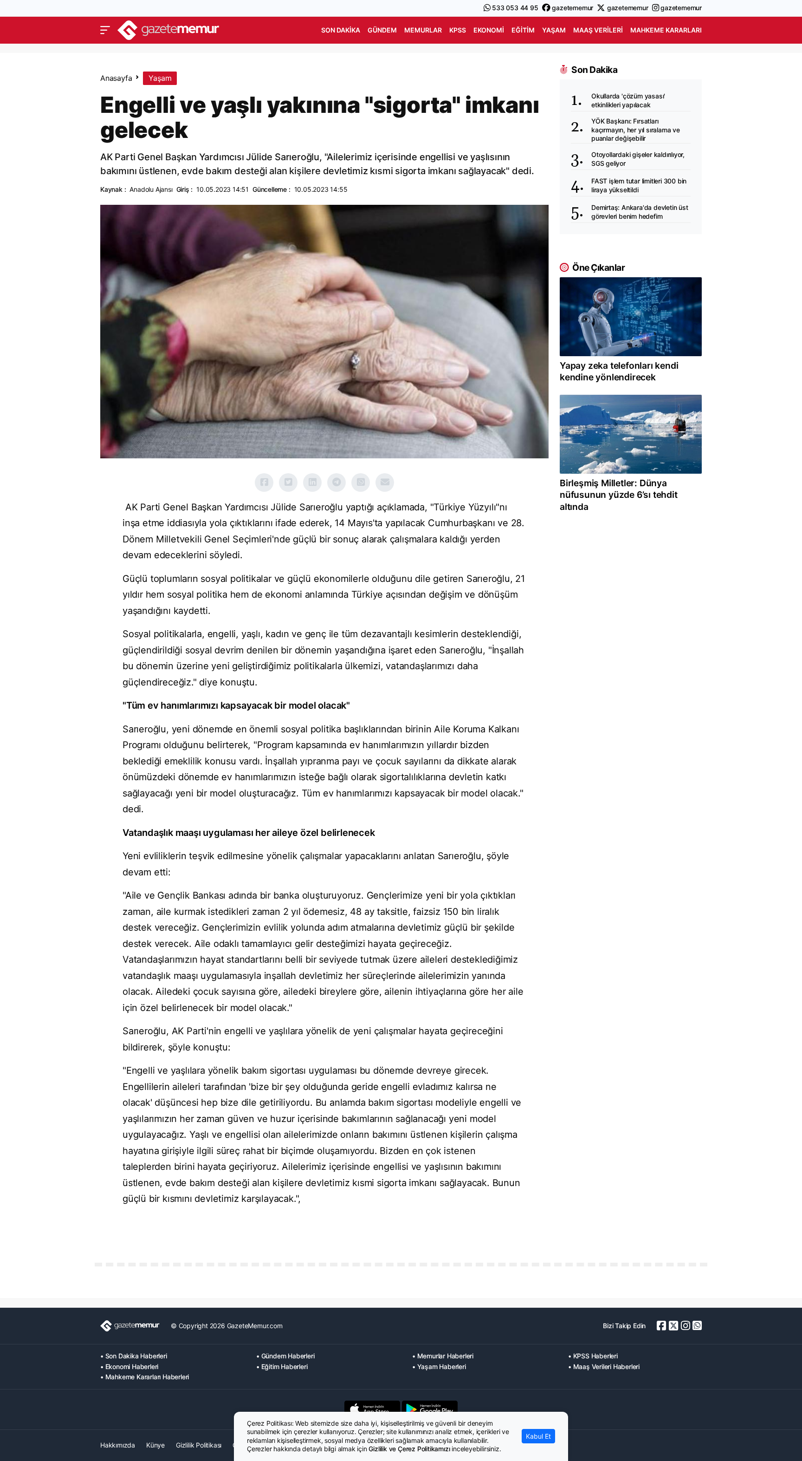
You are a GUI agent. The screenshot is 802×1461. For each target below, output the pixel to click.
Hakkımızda (117, 1445)
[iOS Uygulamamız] (372, 1409)
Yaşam (554, 30)
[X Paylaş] (288, 482)
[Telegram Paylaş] (336, 482)
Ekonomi (488, 30)
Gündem (382, 30)
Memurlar (423, 30)
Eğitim (523, 30)
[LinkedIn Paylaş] (312, 482)
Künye (155, 1445)
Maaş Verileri (598, 30)
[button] (105, 30)
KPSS (457, 30)
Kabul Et (538, 1436)
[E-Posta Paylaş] (384, 482)
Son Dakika (340, 30)
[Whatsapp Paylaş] (360, 482)
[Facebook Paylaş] (264, 482)
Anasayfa (116, 78)
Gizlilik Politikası (198, 1445)
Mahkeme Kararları (666, 30)
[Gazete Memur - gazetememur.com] (168, 29)
